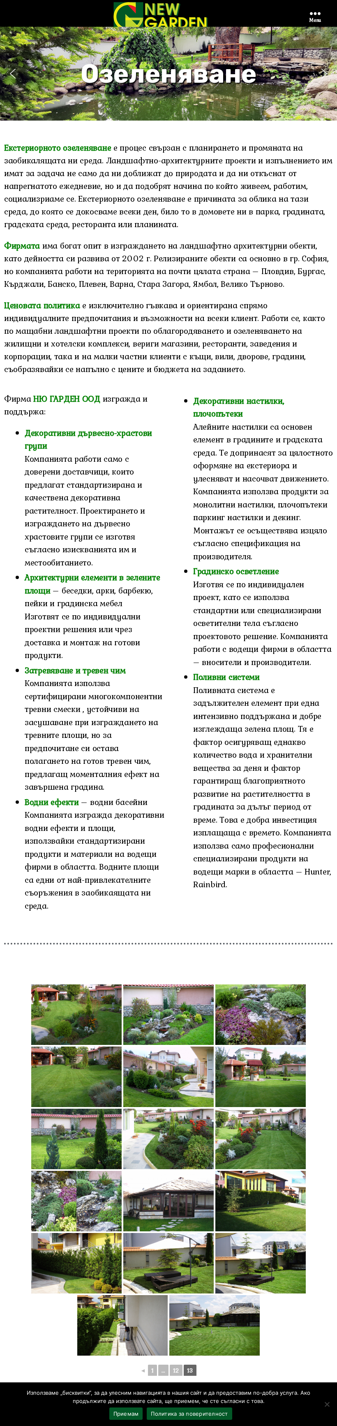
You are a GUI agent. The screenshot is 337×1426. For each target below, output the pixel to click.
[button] (12, 73)
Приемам (126, 1413)
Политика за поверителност (189, 1413)
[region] (168, 74)
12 (176, 1370)
